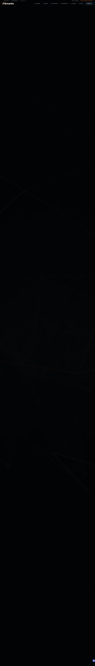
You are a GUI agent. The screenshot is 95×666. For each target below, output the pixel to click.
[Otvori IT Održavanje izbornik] (41, 3)
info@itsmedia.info (15, 0)
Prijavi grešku (53, 341)
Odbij (53, 335)
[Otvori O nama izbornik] (83, 3)
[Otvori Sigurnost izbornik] (49, 3)
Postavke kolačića (47, 338)
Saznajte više (39, 333)
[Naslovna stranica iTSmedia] (8, 3)
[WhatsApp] (25, 0)
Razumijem (41, 341)
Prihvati (41, 335)
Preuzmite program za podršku (85, 0)
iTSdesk (88, 3)
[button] (94, 661)
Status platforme (75, 0)
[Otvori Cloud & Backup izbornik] (59, 3)
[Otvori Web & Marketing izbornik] (69, 3)
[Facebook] (22, 0)
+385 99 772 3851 (6, 0)
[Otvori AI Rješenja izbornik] (77, 3)
